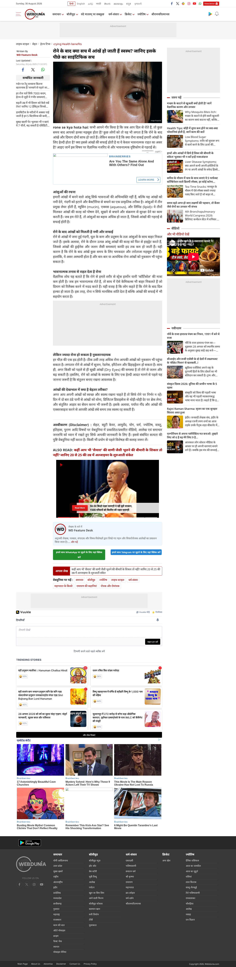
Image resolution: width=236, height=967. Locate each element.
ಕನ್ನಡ (128, 3)
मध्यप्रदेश (57, 898)
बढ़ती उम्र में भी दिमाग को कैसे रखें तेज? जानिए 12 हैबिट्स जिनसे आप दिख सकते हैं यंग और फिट (32, 104)
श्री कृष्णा (130, 876)
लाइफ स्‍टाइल (22, 44)
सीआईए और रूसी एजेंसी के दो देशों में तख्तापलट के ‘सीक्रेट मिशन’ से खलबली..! (192, 360)
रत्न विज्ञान (190, 919)
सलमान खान (94, 908)
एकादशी (129, 860)
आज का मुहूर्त (192, 871)
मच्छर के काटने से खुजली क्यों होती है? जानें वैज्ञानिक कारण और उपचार (189, 105)
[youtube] (194, 3)
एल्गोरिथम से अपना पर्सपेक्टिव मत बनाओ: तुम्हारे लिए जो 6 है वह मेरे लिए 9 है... (192, 435)
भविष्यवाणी (131, 865)
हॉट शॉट (92, 865)
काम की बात (59, 925)
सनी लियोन (94, 914)
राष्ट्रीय (55, 876)
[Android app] (29, 842)
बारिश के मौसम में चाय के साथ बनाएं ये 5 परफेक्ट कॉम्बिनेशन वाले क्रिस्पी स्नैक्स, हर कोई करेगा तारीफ (192, 180)
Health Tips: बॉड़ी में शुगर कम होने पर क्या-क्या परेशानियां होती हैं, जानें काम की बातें (192, 130)
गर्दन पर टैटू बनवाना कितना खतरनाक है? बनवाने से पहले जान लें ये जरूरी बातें (32, 85)
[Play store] (210, 14)
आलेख (92, 882)
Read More (80, 508)
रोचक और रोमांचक (110, 586)
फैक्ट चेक (57, 941)
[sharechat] (183, 3)
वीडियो (175, 228)
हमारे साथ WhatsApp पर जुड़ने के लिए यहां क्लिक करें (79, 555)
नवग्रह (188, 914)
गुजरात (56, 908)
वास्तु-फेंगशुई (191, 887)
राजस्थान (57, 919)
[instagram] (188, 3)
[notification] (217, 14)
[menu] (19, 14)
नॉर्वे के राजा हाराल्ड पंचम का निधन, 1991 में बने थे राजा (193, 336)
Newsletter (209, 3)
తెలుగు (107, 3)
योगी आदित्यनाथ (60, 860)
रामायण (129, 882)
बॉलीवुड (71, 14)
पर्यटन (91, 887)
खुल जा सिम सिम (96, 892)
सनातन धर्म (130, 871)
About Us (35, 963)
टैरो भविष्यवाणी (193, 892)
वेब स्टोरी (93, 871)
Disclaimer (61, 963)
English (81, 3)
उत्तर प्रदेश (57, 865)
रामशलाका (190, 898)
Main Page (22, 963)
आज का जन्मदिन (193, 865)
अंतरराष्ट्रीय (58, 882)
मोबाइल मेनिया (59, 952)
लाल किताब (191, 882)
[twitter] (177, 3)
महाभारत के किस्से (63, 586)
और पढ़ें (74, 541)
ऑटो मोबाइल (59, 930)
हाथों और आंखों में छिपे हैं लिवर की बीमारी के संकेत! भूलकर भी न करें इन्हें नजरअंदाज (190, 155)
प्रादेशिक (57, 892)
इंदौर (55, 887)
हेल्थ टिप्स (45, 44)
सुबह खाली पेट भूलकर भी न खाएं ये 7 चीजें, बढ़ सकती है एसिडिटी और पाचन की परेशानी (32, 123)
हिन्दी (71, 3)
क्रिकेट (128, 14)
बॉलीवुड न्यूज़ (94, 860)
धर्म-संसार (114, 14)
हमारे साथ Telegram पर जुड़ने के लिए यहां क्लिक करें (136, 552)
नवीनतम (176, 328)
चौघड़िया (189, 903)
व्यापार (56, 946)
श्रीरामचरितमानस (160, 14)
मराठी (98, 3)
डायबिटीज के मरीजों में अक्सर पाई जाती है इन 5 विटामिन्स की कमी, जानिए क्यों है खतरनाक (32, 114)
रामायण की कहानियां (87, 586)
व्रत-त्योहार (130, 892)
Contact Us (75, 963)
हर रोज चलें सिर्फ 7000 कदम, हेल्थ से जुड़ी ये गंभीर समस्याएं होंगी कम (31, 95)
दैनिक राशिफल (192, 860)
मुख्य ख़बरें (58, 871)
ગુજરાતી (138, 3)
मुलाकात (93, 925)
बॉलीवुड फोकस (96, 903)
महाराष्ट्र (56, 914)
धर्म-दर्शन (130, 898)
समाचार (56, 14)
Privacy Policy (90, 963)
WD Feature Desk (27, 54)
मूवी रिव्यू (93, 876)
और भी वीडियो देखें (178, 234)
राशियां (189, 876)
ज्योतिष (141, 14)
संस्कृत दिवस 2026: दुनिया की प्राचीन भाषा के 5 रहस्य (192, 385)
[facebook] (172, 3)
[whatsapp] (43, 69)
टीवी (91, 919)
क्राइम (55, 935)
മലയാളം (118, 3)
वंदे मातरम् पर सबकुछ (92, 14)
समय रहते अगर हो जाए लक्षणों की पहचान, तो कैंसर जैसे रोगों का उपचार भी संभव (193, 204)
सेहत (34, 44)
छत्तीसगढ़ (57, 903)
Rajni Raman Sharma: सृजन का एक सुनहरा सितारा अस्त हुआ (192, 410)
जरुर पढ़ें (176, 97)
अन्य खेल (166, 860)
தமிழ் (90, 3)
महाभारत (130, 887)
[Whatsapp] (200, 3)
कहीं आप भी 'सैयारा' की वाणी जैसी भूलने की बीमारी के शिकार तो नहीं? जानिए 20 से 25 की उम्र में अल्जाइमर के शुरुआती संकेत (116, 571)
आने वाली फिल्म (96, 898)
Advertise (48, 963)
